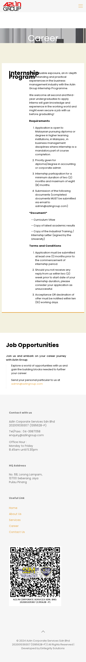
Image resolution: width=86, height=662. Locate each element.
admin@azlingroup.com (27, 384)
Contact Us (17, 532)
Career (14, 526)
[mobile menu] (80, 6)
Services (15, 520)
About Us (15, 514)
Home (13, 508)
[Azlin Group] (12, 6)
